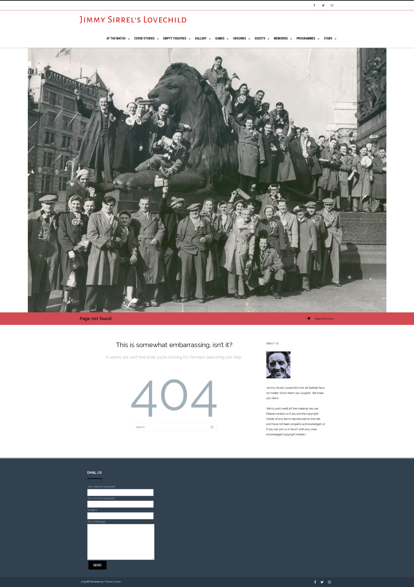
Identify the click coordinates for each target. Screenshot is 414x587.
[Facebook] (314, 5)
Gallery (201, 38)
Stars (328, 38)
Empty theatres (174, 38)
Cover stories (144, 38)
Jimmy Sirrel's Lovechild (133, 19)
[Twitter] (323, 5)
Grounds (239, 38)
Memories (281, 38)
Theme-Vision (112, 581)
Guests (260, 38)
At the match (116, 38)
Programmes (305, 38)
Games (219, 38)
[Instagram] (332, 5)
